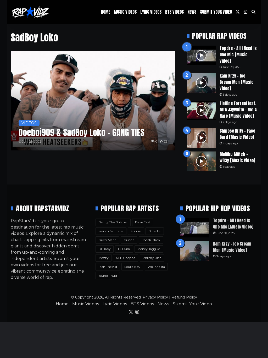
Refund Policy (184, 297)
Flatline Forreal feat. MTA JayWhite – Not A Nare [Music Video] (238, 109)
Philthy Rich (152, 258)
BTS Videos (174, 12)
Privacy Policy (155, 297)
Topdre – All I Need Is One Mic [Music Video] (238, 54)
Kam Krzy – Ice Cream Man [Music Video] (237, 82)
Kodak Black (151, 240)
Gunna (129, 240)
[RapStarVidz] (30, 12)
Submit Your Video (216, 12)
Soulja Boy (132, 267)
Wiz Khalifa (156, 267)
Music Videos (125, 12)
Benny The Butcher (113, 222)
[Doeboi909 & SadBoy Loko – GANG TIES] (93, 100)
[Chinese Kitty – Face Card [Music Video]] (201, 138)
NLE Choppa (125, 258)
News (191, 12)
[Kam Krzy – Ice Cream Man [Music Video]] (201, 83)
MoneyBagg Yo (148, 249)
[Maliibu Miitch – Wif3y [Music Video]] (201, 161)
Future (136, 231)
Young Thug (107, 276)
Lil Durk (124, 249)
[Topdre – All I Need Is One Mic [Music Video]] (201, 55)
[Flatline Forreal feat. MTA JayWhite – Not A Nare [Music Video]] (201, 110)
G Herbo (154, 231)
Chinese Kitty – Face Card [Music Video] (237, 134)
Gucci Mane (107, 240)
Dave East (142, 222)
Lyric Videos (150, 12)
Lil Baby (104, 249)
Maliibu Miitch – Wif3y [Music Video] (237, 157)
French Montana (111, 231)
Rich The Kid (107, 267)
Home (105, 12)
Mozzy (103, 258)
